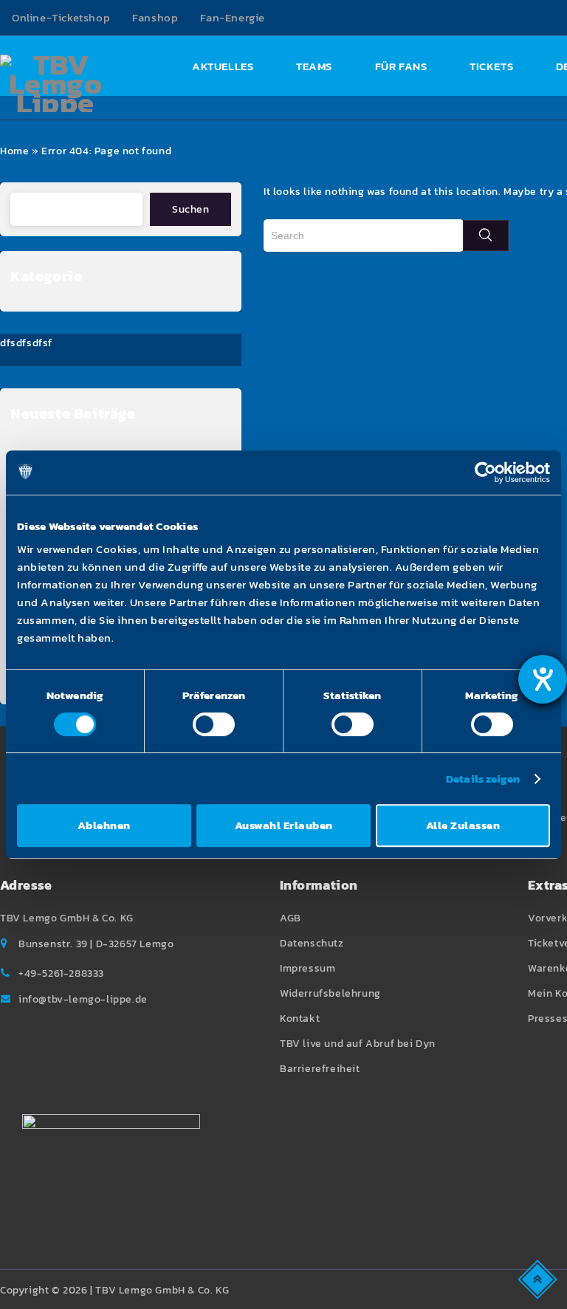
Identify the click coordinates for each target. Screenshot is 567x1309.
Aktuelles (222, 66)
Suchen (190, 209)
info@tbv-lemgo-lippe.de (83, 999)
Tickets (491, 66)
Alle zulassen (463, 825)
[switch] (214, 724)
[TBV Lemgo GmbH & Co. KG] (55, 83)
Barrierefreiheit (320, 1068)
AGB (290, 918)
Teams (314, 66)
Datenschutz (312, 943)
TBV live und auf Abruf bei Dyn (358, 1043)
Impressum (307, 968)
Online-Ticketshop (61, 17)
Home (14, 151)
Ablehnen (104, 825)
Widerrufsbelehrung (330, 993)
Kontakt (300, 1018)
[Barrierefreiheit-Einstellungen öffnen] (542, 679)
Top (538, 1278)
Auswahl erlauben (284, 825)
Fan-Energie (232, 17)
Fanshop (155, 17)
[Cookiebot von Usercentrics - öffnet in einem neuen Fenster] (485, 472)
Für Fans (401, 66)
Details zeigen (483, 778)
